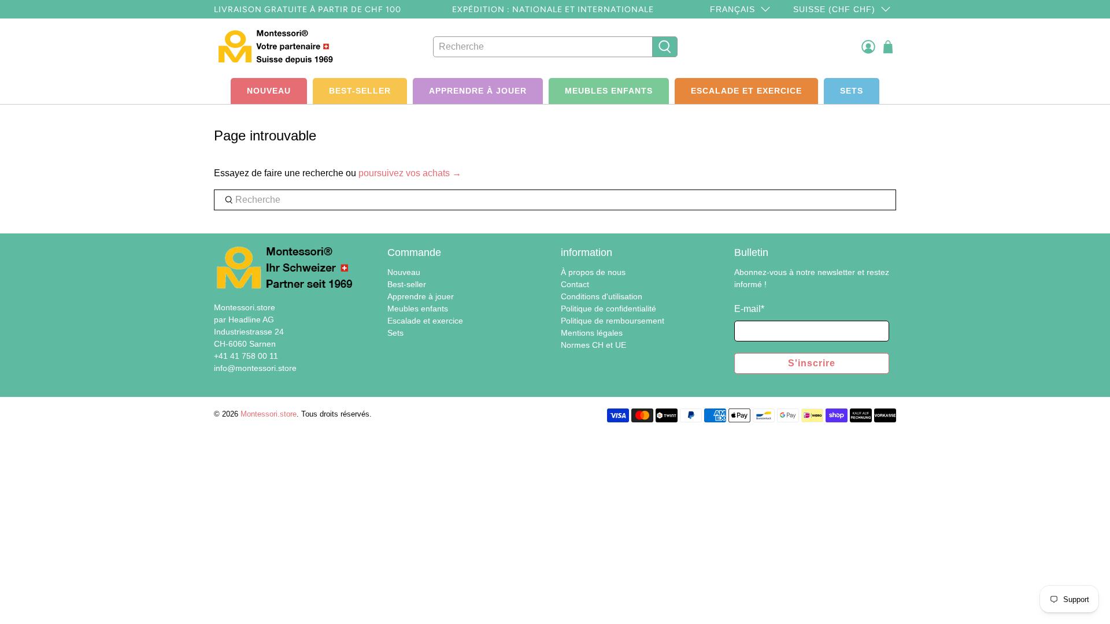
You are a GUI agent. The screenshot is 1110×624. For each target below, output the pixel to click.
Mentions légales (592, 332)
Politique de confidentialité (608, 308)
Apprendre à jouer (478, 90)
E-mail (749, 309)
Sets (851, 90)
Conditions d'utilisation (601, 296)
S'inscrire (811, 363)
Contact (575, 284)
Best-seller (360, 90)
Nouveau (269, 90)
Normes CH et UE (593, 345)
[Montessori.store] (278, 46)
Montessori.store (268, 414)
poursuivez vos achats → (409, 173)
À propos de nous (593, 272)
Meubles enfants (609, 90)
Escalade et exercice (746, 90)
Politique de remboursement (612, 320)
